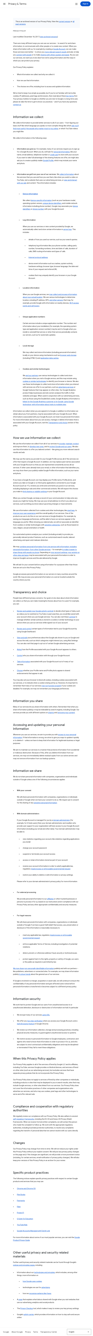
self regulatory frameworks (23, 1119)
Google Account (59, 49)
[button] (4, 4)
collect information (67, 174)
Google (6, 1332)
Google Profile (48, 160)
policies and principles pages (24, 1265)
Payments (21, 1201)
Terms (35, 1332)
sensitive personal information (45, 803)
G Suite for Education (25, 1219)
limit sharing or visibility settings (35, 492)
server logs (67, 229)
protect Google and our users (61, 447)
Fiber (19, 1207)
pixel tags (71, 510)
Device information (30, 194)
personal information (62, 152)
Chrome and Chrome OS (26, 1189)
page (20, 1299)
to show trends (25, 974)
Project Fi (20, 1213)
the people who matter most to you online (42, 129)
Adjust (19, 649)
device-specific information (41, 200)
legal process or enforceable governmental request (50, 869)
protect (76, 444)
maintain (69, 444)
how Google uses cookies (32, 1281)
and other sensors (56, 300)
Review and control (24, 629)
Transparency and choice (57, 423)
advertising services (66, 387)
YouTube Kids (22, 1225)
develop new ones (37, 447)
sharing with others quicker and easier (55, 55)
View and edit (22, 638)
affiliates (50, 899)
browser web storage (68, 355)
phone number (38, 209)
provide (62, 444)
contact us (17, 105)
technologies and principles (44, 1272)
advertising (45, 1287)
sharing (51, 713)
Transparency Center (48, 1332)
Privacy (28, 1332)
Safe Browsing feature (25, 1024)
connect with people (24, 55)
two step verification (35, 1021)
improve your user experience (24, 513)
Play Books (21, 1195)
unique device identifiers (52, 203)
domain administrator (61, 820)
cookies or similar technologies (34, 381)
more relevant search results (56, 52)
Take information (23, 662)
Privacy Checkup (26, 1308)
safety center (29, 1314)
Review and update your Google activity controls (35, 611)
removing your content (66, 713)
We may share (18, 968)
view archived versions (48, 37)
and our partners (32, 375)
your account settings (59, 552)
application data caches (50, 358)
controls (72, 617)
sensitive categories (52, 525)
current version (64, 21)
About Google (17, 1332)
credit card (54, 155)
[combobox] (79, 1332)
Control (20, 656)
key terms (70, 96)
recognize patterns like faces (40, 1293)
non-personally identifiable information (39, 968)
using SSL (46, 1015)
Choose (20, 671)
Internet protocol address (38, 257)
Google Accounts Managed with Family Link (33, 1231)
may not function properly (51, 686)
